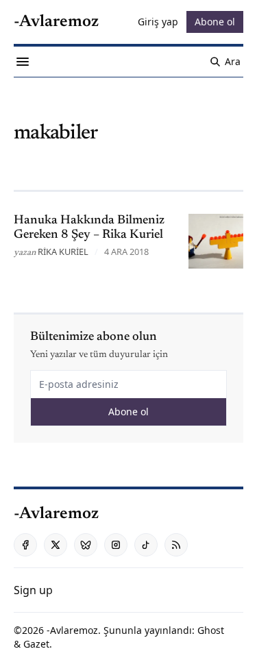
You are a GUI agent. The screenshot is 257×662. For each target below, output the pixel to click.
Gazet (36, 643)
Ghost (210, 630)
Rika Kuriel (63, 251)
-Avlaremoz (72, 630)
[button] (33, 590)
